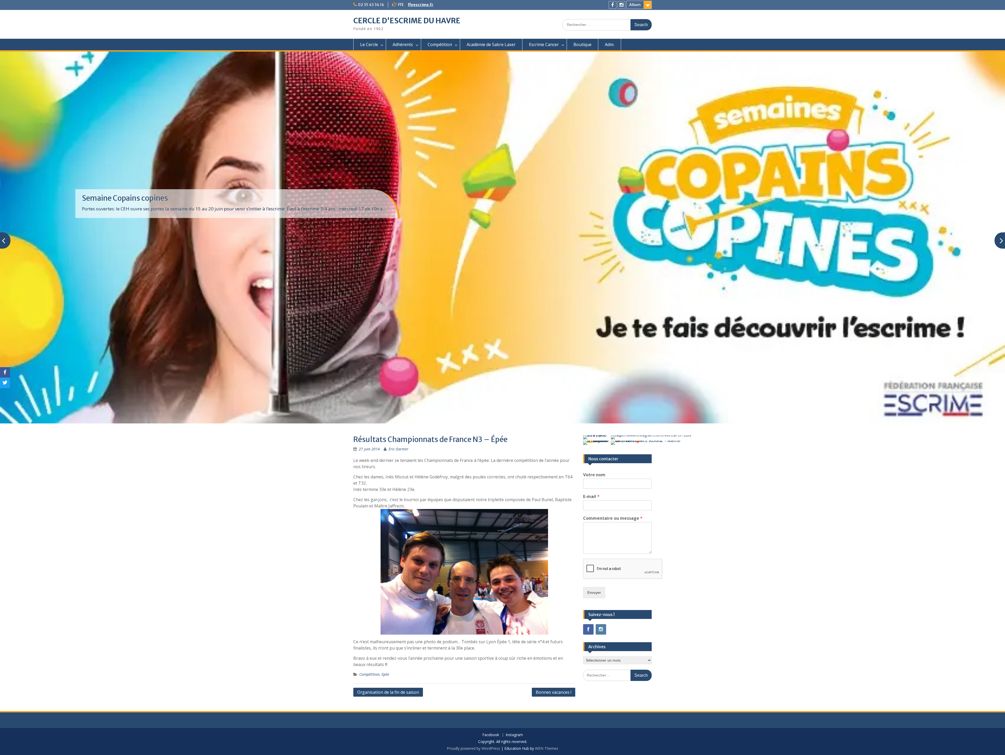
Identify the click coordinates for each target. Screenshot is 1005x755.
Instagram (514, 735)
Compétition (440, 44)
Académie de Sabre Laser (491, 44)
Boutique (582, 44)
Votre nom (594, 475)
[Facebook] (612, 5)
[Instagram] (621, 5)
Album (635, 4)
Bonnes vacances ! (553, 692)
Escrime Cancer (544, 44)
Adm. (609, 44)
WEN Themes (546, 748)
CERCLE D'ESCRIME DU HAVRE (406, 20)
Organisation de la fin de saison (388, 692)
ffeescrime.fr (420, 4)
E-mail (591, 496)
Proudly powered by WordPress (473, 748)
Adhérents (403, 44)
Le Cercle (369, 44)
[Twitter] (5, 383)
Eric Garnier (399, 448)
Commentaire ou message (613, 518)
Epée (385, 674)
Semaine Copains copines (125, 198)
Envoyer (594, 592)
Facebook (490, 735)
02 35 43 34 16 (371, 4)
